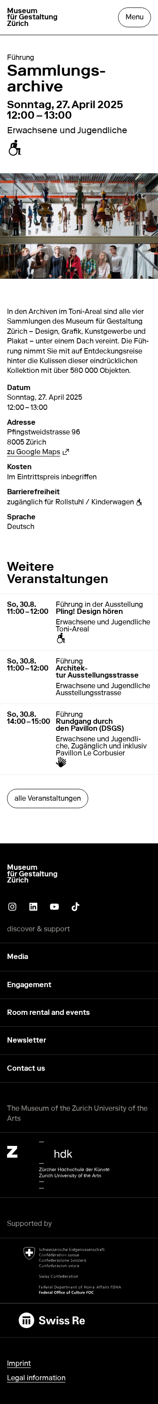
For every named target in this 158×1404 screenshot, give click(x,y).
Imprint (19, 1363)
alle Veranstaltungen (47, 798)
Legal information (36, 1378)
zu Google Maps (38, 452)
